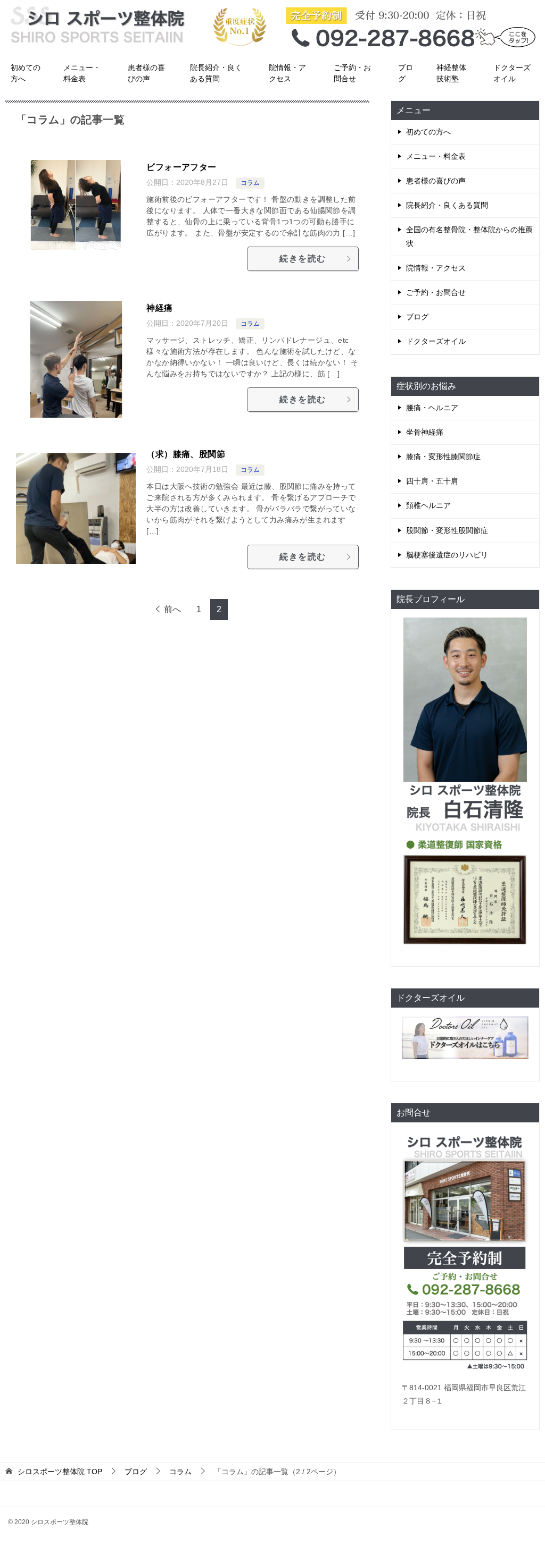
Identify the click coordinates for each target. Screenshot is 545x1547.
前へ (172, 609)
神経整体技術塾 (451, 73)
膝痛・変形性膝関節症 (443, 456)
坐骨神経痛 (424, 432)
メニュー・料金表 (82, 73)
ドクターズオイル (512, 73)
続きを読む (302, 258)
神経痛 (159, 307)
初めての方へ (25, 73)
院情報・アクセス (287, 73)
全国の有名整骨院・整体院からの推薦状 (469, 236)
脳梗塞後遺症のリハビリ (447, 555)
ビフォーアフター (181, 167)
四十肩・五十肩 (432, 481)
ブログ (405, 73)
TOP (60, 1471)
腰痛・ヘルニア (432, 407)
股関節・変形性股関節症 (447, 530)
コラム (250, 183)
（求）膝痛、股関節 (185, 454)
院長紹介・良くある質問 (216, 73)
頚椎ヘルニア (428, 505)
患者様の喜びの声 (146, 73)
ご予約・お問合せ (352, 73)
